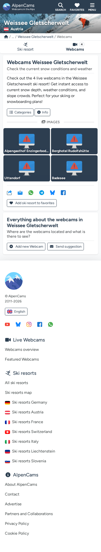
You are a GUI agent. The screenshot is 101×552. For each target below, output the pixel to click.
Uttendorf (12, 178)
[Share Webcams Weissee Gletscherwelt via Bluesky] (52, 192)
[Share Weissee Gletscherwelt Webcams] (9, 192)
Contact (12, 494)
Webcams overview (22, 349)
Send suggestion (69, 246)
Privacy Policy (17, 523)
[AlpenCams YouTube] (7, 324)
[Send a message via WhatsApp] (50, 324)
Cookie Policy (17, 533)
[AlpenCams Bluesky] (18, 324)
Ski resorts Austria (27, 412)
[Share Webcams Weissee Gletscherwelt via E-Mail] (20, 192)
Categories (22, 112)
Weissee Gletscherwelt (35, 37)
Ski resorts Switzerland (32, 431)
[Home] (6, 37)
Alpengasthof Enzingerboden (27, 151)
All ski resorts (16, 382)
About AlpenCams (21, 484)
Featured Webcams (22, 359)
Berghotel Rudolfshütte (70, 151)
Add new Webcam (29, 246)
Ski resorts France (27, 422)
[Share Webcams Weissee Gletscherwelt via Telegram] (41, 192)
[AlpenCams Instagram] (28, 324)
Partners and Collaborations (29, 513)
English (19, 311)
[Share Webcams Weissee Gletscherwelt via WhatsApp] (30, 192)
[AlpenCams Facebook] (39, 324)
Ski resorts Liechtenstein (33, 451)
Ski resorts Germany (29, 402)
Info (45, 112)
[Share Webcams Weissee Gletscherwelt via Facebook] (63, 192)
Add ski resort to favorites (34, 203)
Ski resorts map (18, 392)
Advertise (13, 504)
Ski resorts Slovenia (29, 461)
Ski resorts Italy (25, 441)
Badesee (58, 178)
